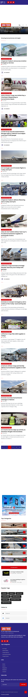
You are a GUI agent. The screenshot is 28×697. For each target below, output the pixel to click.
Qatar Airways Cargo (15, 599)
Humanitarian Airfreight (6, 58)
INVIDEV (7, 694)
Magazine (4, 667)
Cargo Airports (5, 652)
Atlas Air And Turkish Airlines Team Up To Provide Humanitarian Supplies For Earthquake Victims (14, 233)
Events (3, 666)
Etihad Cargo (5, 599)
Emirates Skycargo (6, 602)
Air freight (12, 593)
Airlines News (5, 650)
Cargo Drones (5, 656)
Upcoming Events (14, 567)
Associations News (6, 654)
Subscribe (23, 684)
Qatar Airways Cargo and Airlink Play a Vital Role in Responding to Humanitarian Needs (13, 97)
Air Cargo (4, 593)
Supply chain (19, 593)
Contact (4, 671)
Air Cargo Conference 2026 (16, 572)
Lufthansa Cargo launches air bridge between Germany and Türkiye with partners (12, 267)
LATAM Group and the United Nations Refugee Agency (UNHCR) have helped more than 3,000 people (13, 133)
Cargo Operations (16, 596)
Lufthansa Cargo (5, 596)
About (3, 664)
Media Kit (4, 669)
